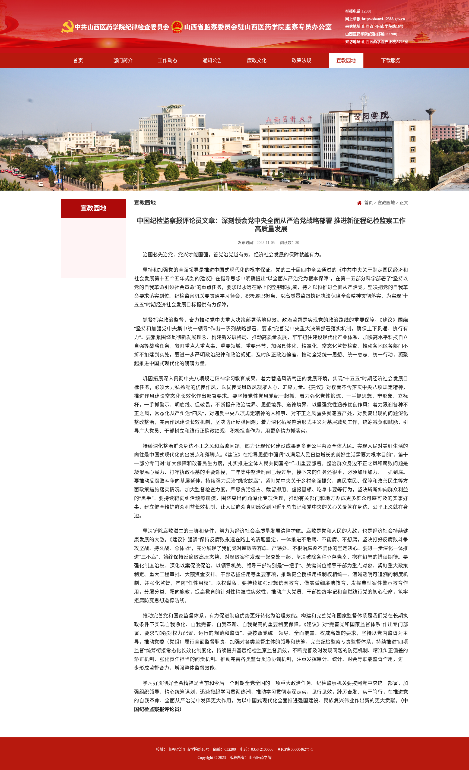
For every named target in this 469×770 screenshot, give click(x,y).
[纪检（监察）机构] (197, 27)
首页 (368, 202)
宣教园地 (386, 202)
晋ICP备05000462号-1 (295, 749)
